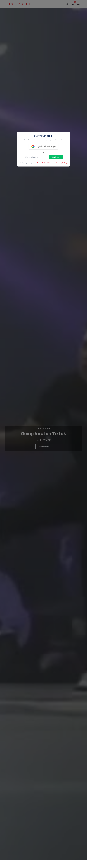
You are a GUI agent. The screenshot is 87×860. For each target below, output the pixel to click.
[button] (44, 163)
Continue (55, 157)
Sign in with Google (46, 146)
